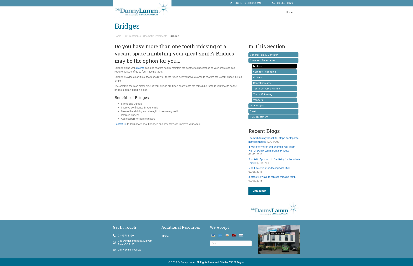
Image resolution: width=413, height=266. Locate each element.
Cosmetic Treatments (155, 36)
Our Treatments (132, 36)
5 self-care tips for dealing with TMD (269, 168)
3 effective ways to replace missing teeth (272, 176)
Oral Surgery (257, 105)
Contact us (120, 124)
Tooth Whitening (262, 94)
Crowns (257, 77)
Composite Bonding (264, 71)
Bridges (257, 66)
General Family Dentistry (264, 55)
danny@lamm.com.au (129, 249)
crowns (140, 67)
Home (289, 12)
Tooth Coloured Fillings (266, 88)
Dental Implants (262, 83)
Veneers (258, 100)
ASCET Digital (236, 262)
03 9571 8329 (285, 3)
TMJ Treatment (259, 117)
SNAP (253, 111)
